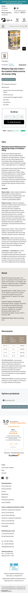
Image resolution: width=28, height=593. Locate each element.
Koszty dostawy (6, 489)
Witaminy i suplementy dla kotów (11, 518)
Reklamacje (5, 494)
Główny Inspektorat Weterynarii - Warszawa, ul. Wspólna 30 (14, 575)
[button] (8, 426)
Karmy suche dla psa (8, 512)
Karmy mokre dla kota (8, 523)
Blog (3, 470)
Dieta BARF (5, 526)
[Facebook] (15, 8)
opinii (18, 423)
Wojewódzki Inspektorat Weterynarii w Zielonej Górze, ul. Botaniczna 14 (14, 580)
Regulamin (5, 497)
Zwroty (4, 491)
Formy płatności (6, 486)
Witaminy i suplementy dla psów (11, 510)
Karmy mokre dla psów (8, 515)
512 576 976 (5, 15)
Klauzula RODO (6, 502)
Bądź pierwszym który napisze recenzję (15, 407)
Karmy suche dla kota (8, 521)
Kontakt (4, 473)
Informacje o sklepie (8, 467)
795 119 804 (5, 8)
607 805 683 (5, 10)
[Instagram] (17, 8)
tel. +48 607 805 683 (8, 544)
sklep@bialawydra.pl (8, 546)
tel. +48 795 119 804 (7, 541)
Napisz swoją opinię (9, 79)
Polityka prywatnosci (8, 500)
